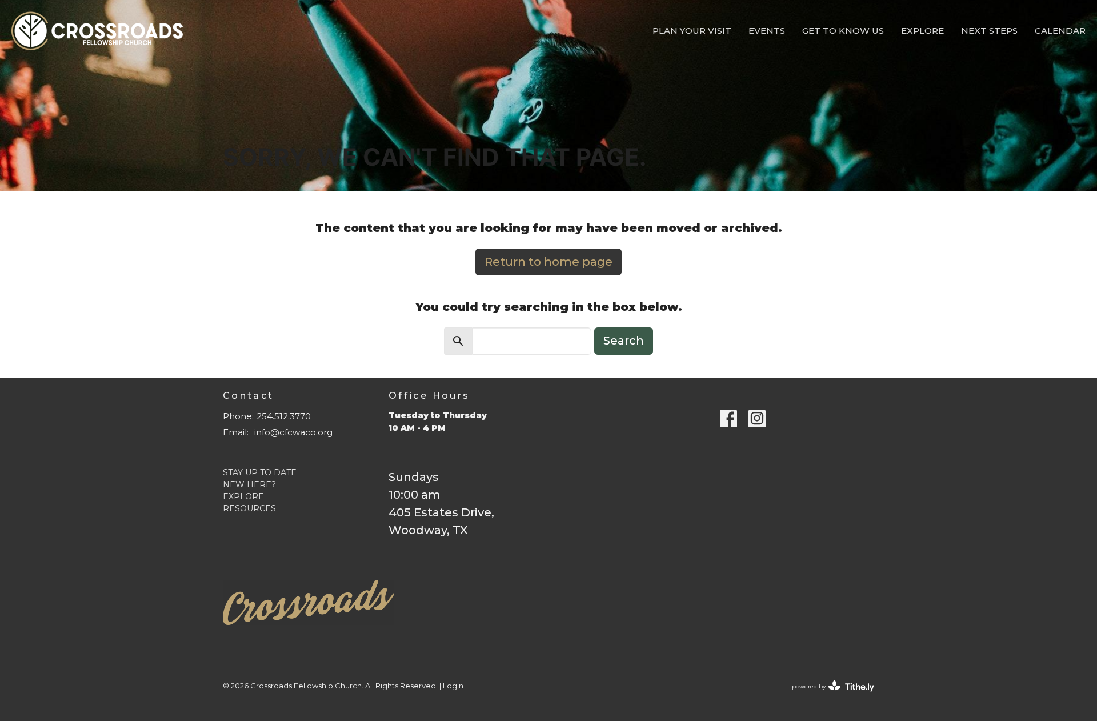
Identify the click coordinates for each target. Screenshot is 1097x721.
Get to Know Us (843, 30)
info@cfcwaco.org (293, 432)
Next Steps (989, 30)
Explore (922, 30)
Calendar (1060, 30)
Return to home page (548, 262)
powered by (827, 696)
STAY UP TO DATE (260, 472)
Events (766, 30)
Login (453, 686)
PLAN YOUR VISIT (691, 30)
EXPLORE (243, 496)
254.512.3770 (284, 416)
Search (623, 340)
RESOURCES (249, 508)
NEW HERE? (249, 484)
